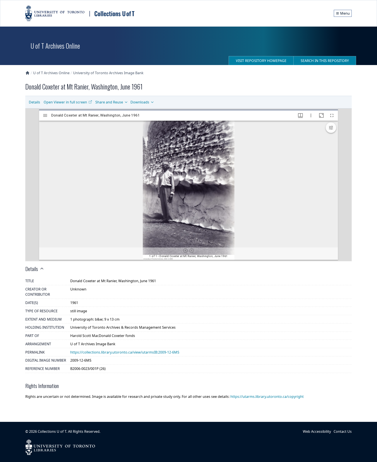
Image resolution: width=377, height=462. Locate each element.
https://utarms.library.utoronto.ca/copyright (267, 396)
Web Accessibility (317, 431)
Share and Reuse (109, 102)
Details (34, 102)
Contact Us (343, 431)
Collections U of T (52, 431)
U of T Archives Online (51, 72)
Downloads (139, 102)
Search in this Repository (325, 60)
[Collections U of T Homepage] (27, 73)
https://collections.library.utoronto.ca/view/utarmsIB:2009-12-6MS (124, 352)
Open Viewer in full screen (65, 102)
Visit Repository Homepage (261, 60)
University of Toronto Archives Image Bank (108, 72)
